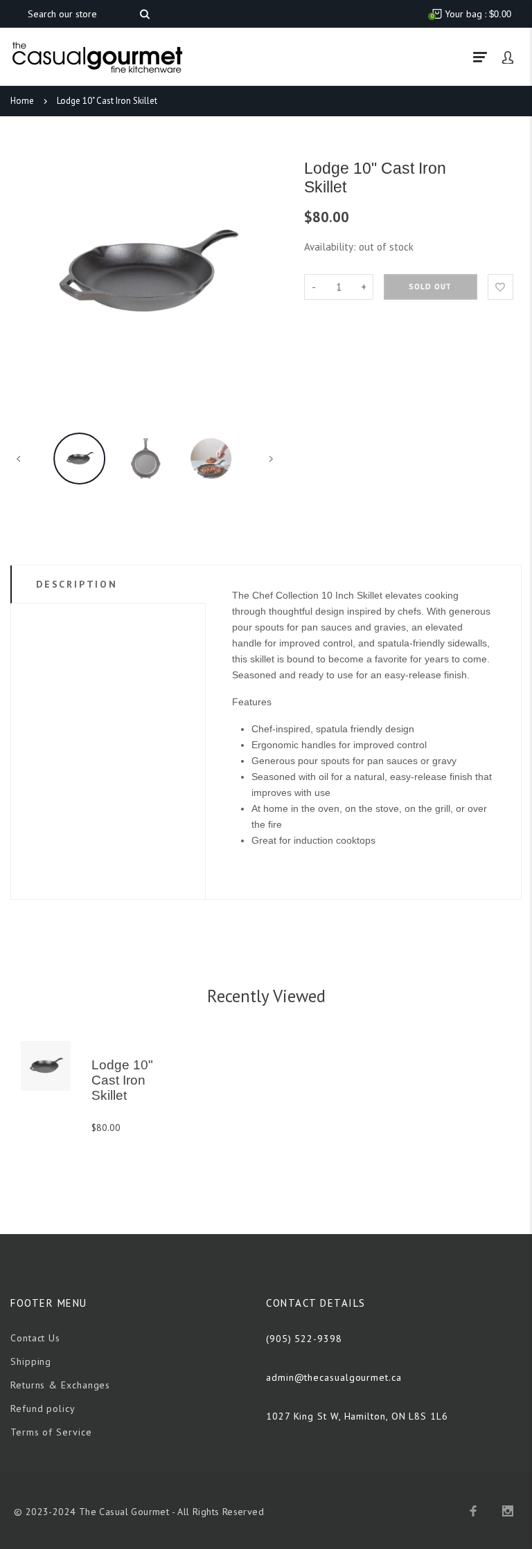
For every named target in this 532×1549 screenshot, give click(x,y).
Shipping (30, 1361)
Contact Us (35, 1338)
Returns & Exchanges (60, 1385)
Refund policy (43, 1408)
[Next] (264, 273)
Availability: (331, 246)
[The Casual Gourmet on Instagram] (508, 1511)
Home (22, 101)
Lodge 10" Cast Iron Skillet (107, 101)
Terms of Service (51, 1432)
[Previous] (26, 273)
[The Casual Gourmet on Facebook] (473, 1511)
